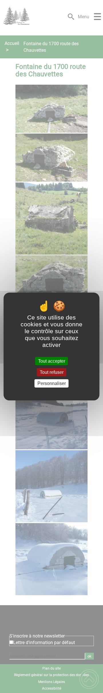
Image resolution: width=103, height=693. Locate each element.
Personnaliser (51, 383)
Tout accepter (51, 361)
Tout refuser (52, 372)
